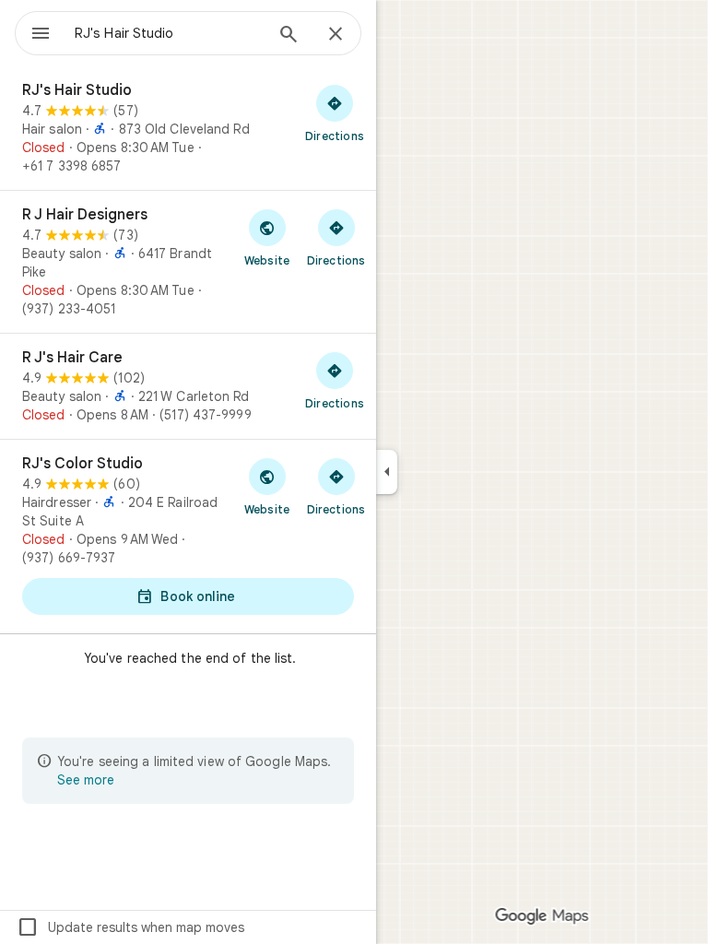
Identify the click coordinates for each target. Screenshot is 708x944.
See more (85, 780)
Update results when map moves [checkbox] (130, 927)
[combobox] (169, 33)
